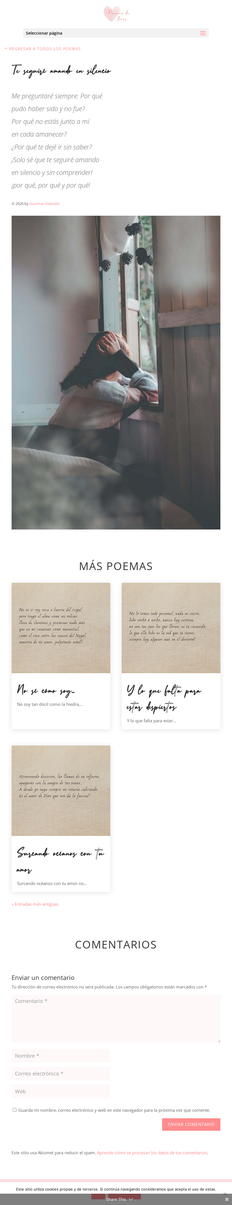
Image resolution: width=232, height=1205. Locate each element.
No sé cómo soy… (46, 690)
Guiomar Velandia (44, 203)
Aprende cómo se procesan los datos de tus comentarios (152, 1152)
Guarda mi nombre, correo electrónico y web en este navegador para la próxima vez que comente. (114, 1110)
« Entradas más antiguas (35, 904)
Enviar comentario (191, 1124)
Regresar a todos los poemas (45, 48)
